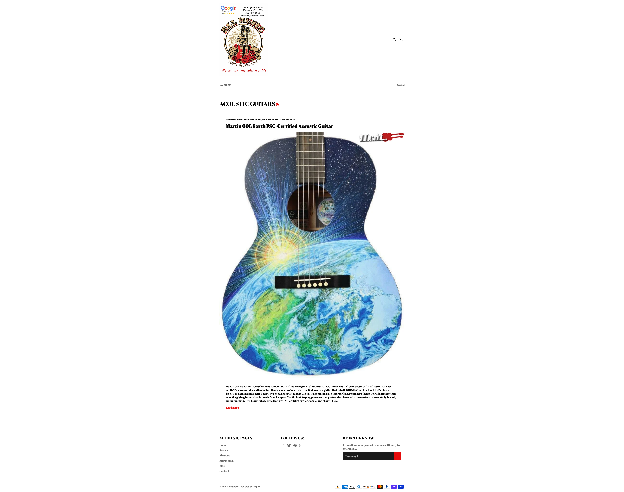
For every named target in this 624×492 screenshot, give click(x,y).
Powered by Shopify (250, 486)
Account (401, 84)
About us (224, 455)
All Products (226, 460)
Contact (224, 471)
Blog (222, 466)
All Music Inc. (233, 486)
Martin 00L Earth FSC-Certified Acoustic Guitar (279, 126)
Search (223, 450)
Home (222, 445)
